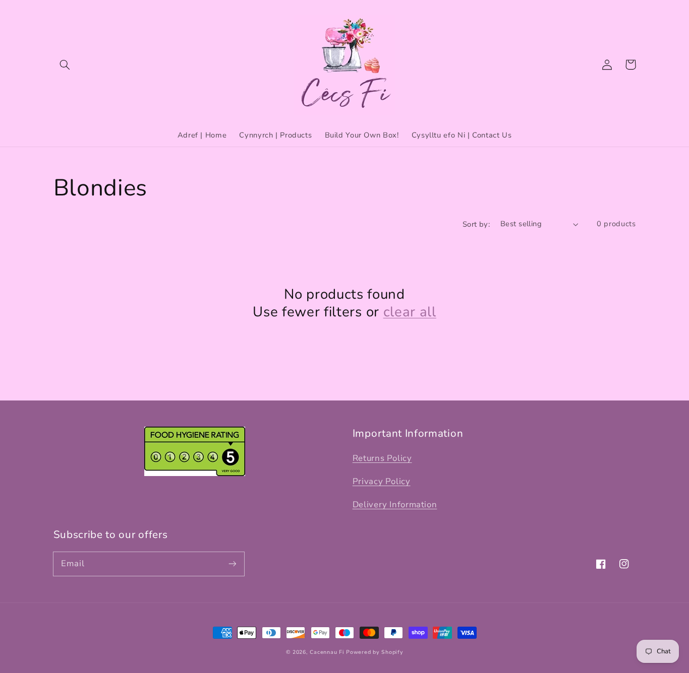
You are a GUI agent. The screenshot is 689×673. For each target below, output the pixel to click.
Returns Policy (382, 458)
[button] (65, 64)
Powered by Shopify (374, 652)
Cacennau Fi (327, 652)
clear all (409, 312)
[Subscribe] (232, 563)
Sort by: (476, 224)
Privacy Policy (382, 481)
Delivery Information (395, 504)
